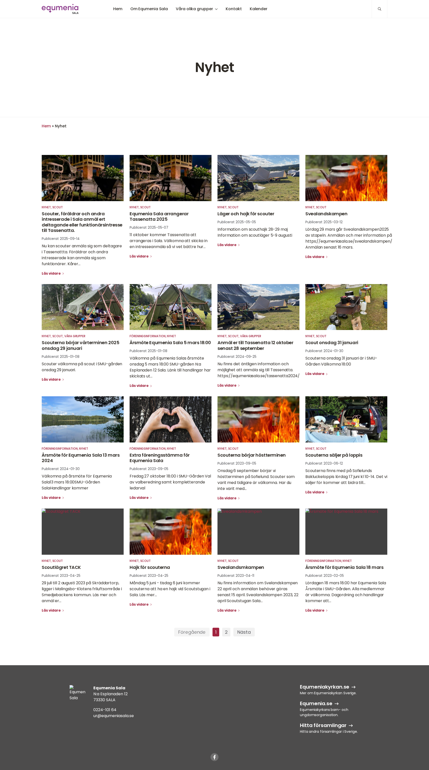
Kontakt (234, 9)
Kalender (258, 9)
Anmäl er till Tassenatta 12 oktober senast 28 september (255, 345)
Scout (57, 207)
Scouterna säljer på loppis (333, 455)
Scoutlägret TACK (61, 567)
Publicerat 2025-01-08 (60, 356)
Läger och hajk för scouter (245, 214)
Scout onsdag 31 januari (331, 342)
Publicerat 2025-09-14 (61, 238)
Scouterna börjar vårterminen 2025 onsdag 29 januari (80, 345)
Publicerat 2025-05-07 (149, 227)
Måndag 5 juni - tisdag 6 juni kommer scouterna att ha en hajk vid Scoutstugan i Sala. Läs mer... (170, 589)
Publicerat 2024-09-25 (236, 356)
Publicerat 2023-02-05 (324, 575)
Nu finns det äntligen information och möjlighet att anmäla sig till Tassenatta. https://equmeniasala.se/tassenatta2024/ (258, 370)
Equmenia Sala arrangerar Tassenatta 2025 (159, 216)
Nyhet (46, 207)
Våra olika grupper (194, 9)
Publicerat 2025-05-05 (236, 222)
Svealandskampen (326, 214)
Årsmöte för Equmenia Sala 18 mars (344, 567)
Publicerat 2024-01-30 (324, 350)
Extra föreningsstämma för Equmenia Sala (160, 458)
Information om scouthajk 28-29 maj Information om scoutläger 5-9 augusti (254, 232)
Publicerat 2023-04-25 (61, 575)
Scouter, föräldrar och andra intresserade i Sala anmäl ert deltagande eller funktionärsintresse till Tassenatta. (82, 222)
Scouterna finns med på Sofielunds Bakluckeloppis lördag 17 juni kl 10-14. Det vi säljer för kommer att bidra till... (346, 476)
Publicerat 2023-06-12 (324, 463)
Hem (117, 9)
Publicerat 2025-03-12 (324, 222)
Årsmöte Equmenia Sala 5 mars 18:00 (170, 342)
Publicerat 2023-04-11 (235, 575)
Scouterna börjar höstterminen (251, 455)
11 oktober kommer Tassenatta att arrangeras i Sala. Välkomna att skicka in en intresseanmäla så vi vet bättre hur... (169, 241)
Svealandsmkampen (240, 567)
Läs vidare (52, 273)
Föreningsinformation (148, 336)
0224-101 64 (104, 710)
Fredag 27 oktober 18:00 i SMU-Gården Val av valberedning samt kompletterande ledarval (170, 482)
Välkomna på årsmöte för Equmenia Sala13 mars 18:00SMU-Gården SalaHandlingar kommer (77, 482)
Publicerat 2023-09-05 (149, 468)
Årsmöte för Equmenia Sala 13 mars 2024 (80, 458)
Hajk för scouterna (150, 567)
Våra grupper (74, 336)
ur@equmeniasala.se (113, 716)
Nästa (243, 632)
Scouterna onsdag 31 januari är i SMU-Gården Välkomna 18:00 (341, 361)
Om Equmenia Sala (149, 9)
